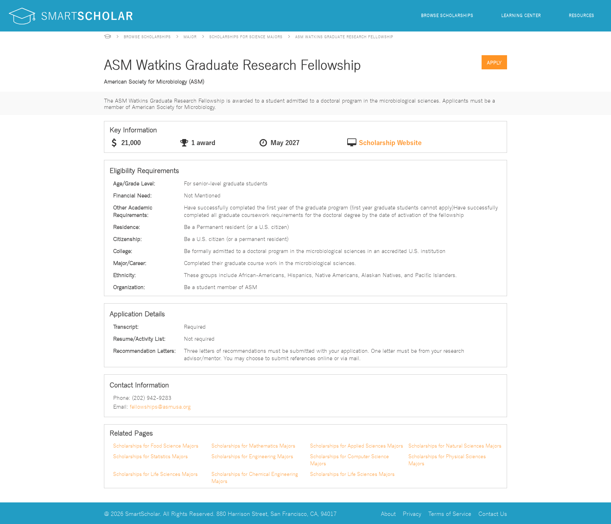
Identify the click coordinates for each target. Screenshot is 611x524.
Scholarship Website (390, 142)
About (388, 513)
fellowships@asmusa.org (160, 406)
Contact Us (492, 513)
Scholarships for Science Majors (246, 36)
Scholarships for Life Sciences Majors (155, 474)
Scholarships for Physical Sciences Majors (447, 459)
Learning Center (521, 15)
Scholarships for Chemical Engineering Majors (254, 477)
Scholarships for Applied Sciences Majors (356, 445)
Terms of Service (449, 513)
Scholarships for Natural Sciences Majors (454, 445)
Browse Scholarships (447, 15)
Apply (494, 62)
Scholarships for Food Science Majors (155, 445)
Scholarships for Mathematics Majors (253, 445)
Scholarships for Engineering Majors (252, 456)
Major (190, 36)
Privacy (412, 513)
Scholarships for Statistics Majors (150, 456)
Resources (581, 15)
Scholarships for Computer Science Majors (349, 459)
